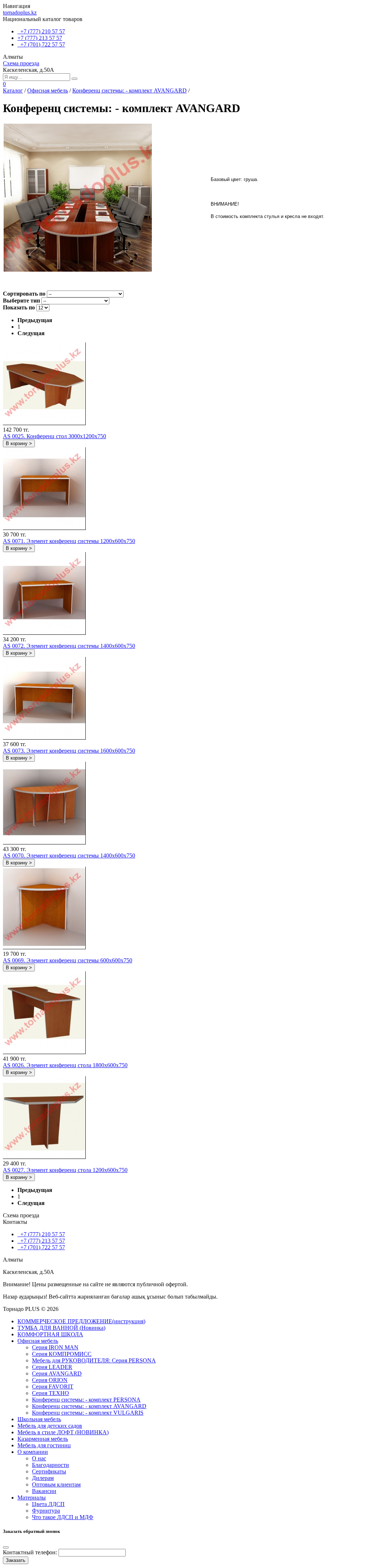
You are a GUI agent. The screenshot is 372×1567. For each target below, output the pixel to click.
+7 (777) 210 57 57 (41, 31)
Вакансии (44, 1491)
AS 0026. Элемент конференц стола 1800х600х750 (65, 1065)
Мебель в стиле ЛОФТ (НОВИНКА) (63, 1432)
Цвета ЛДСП (48, 1504)
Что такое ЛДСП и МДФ (62, 1517)
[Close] (6, 1547)
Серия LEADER (52, 1367)
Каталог (13, 90)
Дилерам (43, 1478)
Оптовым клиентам (56, 1484)
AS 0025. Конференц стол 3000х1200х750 (54, 436)
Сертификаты (49, 1471)
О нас (39, 1458)
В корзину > (19, 443)
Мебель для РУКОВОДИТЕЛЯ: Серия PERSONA (94, 1360)
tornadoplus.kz (20, 12)
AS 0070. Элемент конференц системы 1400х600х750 (69, 855)
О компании (32, 1452)
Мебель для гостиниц (44, 1445)
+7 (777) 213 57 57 (39, 38)
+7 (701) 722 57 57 (41, 44)
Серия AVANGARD (57, 1373)
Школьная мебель (39, 1419)
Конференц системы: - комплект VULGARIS (87, 1413)
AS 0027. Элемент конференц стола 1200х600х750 (65, 1170)
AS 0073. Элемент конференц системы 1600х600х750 (69, 751)
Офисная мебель (47, 90)
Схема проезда (21, 63)
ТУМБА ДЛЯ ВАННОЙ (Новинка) (61, 1328)
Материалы (31, 1497)
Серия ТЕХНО (50, 1393)
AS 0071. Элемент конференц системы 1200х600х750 (69, 541)
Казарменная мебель (42, 1439)
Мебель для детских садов (49, 1426)
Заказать (15, 1560)
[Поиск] (74, 79)
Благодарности (50, 1465)
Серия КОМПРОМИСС (62, 1354)
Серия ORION (50, 1380)
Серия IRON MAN (55, 1347)
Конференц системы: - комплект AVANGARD (129, 90)
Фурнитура (46, 1511)
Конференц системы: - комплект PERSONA (86, 1400)
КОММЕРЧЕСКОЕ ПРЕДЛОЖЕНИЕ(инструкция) (81, 1321)
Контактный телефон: (30, 1552)
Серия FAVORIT (52, 1386)
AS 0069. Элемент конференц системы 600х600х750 (67, 960)
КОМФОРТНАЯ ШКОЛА (50, 1334)
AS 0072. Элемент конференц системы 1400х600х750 (69, 646)
